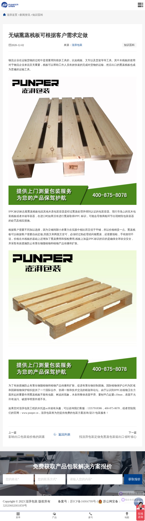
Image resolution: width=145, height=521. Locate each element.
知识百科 (37, 14)
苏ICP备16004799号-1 (84, 501)
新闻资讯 (25, 14)
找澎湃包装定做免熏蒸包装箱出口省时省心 (108, 436)
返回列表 (64, 434)
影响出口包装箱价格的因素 (26, 436)
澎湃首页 (12, 14)
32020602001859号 (15, 505)
